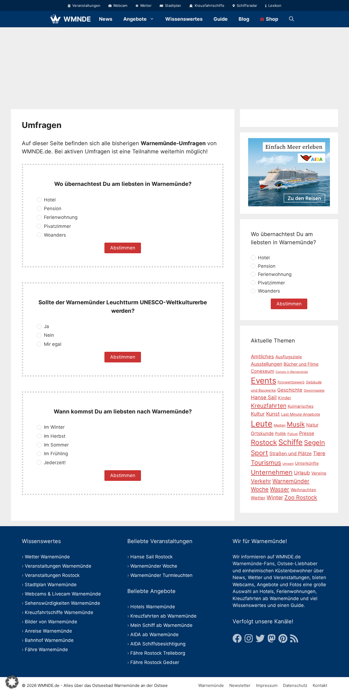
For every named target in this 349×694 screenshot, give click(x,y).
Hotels (267, 591)
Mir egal (52, 344)
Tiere (319, 453)
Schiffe (290, 442)
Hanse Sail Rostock (151, 556)
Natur (312, 425)
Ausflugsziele (288, 356)
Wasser (279, 489)
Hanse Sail (264, 397)
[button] (12, 682)
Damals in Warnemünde (292, 372)
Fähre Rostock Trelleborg (157, 653)
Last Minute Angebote (300, 414)
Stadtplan (172, 5)
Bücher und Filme (301, 364)
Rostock (264, 442)
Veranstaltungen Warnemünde (58, 566)
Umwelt (288, 464)
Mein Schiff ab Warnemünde (161, 625)
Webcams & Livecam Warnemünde (63, 594)
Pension (52, 208)
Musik (296, 424)
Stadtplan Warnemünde (51, 584)
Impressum (267, 685)
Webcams (243, 584)
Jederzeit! (55, 462)
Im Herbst (54, 436)
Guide (220, 19)
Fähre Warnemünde (46, 649)
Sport (259, 453)
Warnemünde (211, 685)
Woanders (55, 235)
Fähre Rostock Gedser (154, 662)
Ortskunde (262, 433)
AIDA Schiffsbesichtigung (157, 644)
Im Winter (54, 427)
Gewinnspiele (314, 390)
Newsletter (240, 685)
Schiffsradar (246, 5)
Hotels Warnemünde (152, 606)
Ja (46, 326)
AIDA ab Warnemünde (154, 634)
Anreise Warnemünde (48, 631)
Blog (244, 19)
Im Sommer (56, 445)
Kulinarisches (301, 406)
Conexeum (262, 371)
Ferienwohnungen (295, 591)
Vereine (318, 473)
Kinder (284, 397)
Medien (279, 425)
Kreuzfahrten (268, 405)
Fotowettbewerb (291, 382)
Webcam (119, 5)
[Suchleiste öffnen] (291, 19)
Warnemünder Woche (153, 566)
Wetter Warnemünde (47, 556)
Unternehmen (272, 472)
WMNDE (77, 19)
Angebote (135, 19)
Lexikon (274, 5)
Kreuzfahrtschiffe (209, 5)
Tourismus (266, 463)
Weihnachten (303, 489)
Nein (49, 335)
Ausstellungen (266, 364)
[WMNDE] (55, 19)
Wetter (145, 5)
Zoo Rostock (300, 497)
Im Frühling (56, 453)
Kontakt (320, 685)
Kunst (273, 414)
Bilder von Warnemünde (51, 621)
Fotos (296, 584)
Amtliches (262, 356)
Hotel (50, 199)
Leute (261, 423)
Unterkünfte (307, 463)
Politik (280, 433)
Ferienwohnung (60, 217)
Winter (275, 498)
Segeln (314, 443)
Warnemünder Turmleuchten (161, 575)
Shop (271, 19)
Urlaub (302, 473)
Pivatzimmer (57, 226)
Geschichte (289, 390)
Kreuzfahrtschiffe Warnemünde (59, 612)
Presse (306, 433)
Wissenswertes (184, 19)
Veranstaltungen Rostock (52, 575)
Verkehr (261, 481)
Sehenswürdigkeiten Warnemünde (62, 603)
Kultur (258, 414)
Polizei (292, 434)
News (105, 19)
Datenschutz (295, 685)
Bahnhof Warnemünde (49, 640)
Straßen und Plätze (290, 453)
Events (263, 380)
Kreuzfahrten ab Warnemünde (163, 616)
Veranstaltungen (85, 5)
